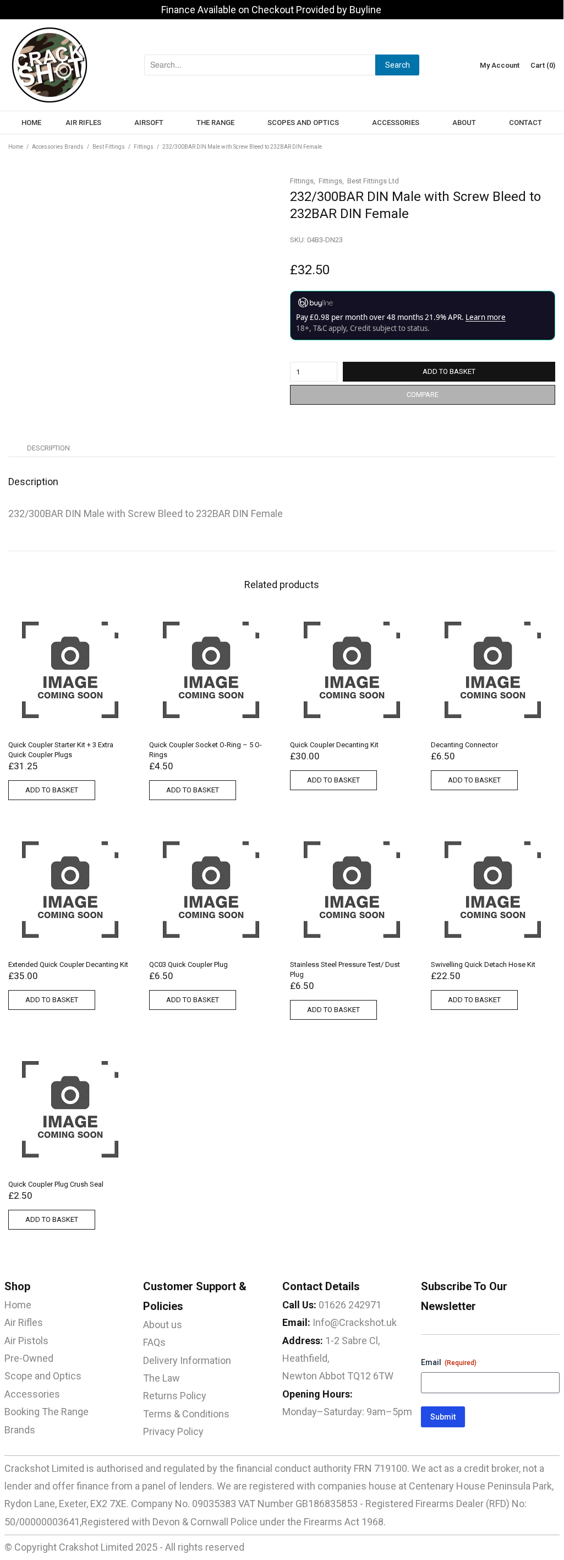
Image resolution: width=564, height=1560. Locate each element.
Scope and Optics (42, 1376)
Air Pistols (26, 1340)
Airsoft (148, 122)
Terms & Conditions (186, 1414)
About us (162, 1324)
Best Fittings (108, 147)
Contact (525, 122)
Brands (19, 1430)
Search (397, 65)
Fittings (144, 147)
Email (449, 1362)
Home (31, 122)
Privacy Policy (173, 1431)
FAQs (154, 1342)
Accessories (395, 122)
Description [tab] (48, 448)
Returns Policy (174, 1395)
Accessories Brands (58, 147)
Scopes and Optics (303, 122)
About (464, 122)
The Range (215, 122)
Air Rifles (83, 122)
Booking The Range (46, 1411)
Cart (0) (542, 65)
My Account (499, 65)
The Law (161, 1378)
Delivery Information (187, 1360)
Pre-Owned (28, 1358)
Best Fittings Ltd (373, 181)
